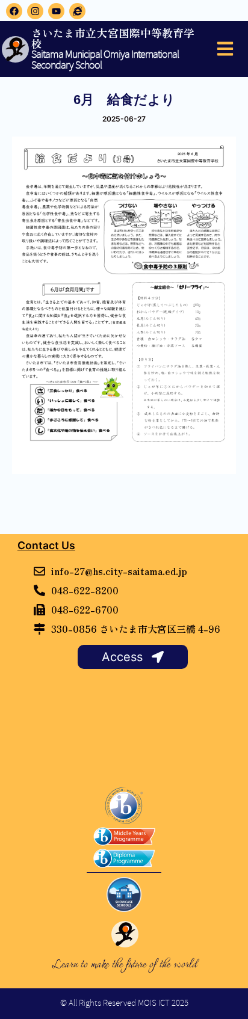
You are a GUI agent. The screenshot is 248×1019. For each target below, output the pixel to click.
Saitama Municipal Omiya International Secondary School (105, 60)
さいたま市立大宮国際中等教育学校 (113, 38)
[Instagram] (35, 11)
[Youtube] (56, 11)
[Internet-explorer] (77, 11)
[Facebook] (14, 11)
